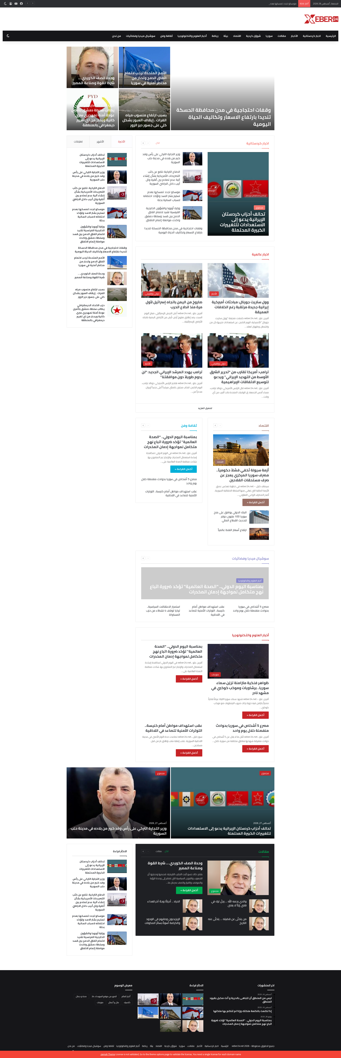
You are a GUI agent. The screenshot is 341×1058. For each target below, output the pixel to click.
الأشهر (100, 141)
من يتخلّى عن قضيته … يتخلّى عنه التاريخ (227, 920)
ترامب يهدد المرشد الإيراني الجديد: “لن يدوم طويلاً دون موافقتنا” (172, 374)
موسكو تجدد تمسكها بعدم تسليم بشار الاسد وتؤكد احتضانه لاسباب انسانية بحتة (257, 3)
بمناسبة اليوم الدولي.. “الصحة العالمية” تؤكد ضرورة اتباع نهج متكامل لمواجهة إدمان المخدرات (170, 441)
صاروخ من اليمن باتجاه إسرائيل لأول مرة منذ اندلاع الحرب (174, 304)
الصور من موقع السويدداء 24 (104, 996)
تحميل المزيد (205, 408)
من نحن (116, 36)
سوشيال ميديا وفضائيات (140, 36)
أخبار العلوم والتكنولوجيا (192, 36)
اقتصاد (237, 36)
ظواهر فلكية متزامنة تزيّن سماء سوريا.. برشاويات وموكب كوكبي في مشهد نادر (240, 687)
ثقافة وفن (166, 36)
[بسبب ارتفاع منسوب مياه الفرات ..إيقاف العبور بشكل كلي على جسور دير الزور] (117, 294)
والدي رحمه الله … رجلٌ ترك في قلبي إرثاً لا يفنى (229, 903)
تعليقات (78, 141)
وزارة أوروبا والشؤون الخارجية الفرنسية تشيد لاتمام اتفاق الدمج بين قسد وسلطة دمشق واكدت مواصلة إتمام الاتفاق (93, 115)
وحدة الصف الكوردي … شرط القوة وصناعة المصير (90, 275)
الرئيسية (331, 36)
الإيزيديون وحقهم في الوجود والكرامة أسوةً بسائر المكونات (162, 920)
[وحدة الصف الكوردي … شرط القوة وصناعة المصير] (117, 278)
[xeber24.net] (321, 19)
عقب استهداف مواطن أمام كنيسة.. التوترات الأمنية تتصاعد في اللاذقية (171, 493)
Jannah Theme (108, 1054)
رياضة (215, 36)
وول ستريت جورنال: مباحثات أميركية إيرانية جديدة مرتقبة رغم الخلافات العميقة (240, 307)
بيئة (225, 36)
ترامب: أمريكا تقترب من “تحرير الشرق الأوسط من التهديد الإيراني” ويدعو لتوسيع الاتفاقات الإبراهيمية (239, 377)
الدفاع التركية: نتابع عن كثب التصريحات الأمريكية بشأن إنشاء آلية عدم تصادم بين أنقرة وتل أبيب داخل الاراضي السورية (92, 73)
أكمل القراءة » (255, 502)
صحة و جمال (81, 996)
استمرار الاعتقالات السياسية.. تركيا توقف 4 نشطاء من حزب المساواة (163, 610)
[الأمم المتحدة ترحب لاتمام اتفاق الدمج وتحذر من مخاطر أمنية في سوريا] (117, 262)
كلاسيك (127, 1002)
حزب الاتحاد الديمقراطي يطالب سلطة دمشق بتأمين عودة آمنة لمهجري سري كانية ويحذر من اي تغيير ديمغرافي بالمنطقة (89, 312)
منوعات (100, 1002)
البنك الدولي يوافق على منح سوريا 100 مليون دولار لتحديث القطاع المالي (230, 516)
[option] (170, 88)
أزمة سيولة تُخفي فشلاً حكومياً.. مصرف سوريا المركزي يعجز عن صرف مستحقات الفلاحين (242, 475)
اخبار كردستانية (312, 36)
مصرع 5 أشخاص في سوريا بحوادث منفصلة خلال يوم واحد (169, 481)
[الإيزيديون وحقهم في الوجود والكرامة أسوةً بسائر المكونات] (192, 923)
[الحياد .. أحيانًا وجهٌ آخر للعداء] (192, 906)
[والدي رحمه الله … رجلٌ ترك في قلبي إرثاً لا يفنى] (259, 906)
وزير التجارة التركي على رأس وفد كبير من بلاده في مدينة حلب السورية (144, 78)
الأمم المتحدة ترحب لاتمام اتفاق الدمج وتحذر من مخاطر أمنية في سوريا (89, 261)
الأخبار (294, 36)
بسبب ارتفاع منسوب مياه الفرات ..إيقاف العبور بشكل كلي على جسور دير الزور (89, 293)
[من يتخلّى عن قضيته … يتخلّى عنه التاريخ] (259, 923)
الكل (158, 143)
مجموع (265, 773)
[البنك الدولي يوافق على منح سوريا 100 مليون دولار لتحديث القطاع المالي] (259, 517)
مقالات (282, 36)
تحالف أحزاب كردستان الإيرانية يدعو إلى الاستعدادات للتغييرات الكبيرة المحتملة (226, 120)
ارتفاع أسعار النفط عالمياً (232, 530)
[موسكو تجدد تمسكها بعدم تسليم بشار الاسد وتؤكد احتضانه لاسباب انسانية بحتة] (192, 195)
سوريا (269, 36)
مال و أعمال (113, 1002)
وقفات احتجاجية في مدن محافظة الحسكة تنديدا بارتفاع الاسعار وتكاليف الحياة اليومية (173, 230)
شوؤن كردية (253, 36)
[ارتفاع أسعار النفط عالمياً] (259, 534)
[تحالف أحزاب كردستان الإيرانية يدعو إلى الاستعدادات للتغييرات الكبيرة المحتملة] (222, 88)
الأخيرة (121, 141)
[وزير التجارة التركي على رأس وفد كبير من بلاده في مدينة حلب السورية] (144, 67)
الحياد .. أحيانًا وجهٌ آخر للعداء (163, 901)
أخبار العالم (126, 996)
